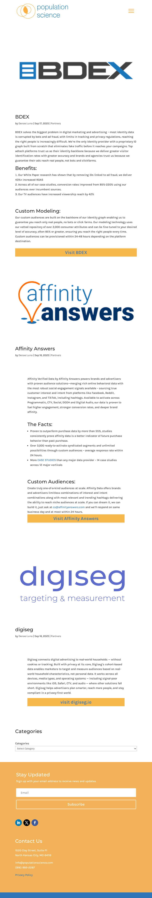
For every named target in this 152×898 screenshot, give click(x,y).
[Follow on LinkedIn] (18, 822)
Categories (22, 743)
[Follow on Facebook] (35, 822)
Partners (56, 123)
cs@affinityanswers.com (69, 507)
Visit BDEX (76, 252)
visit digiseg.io (75, 702)
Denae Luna (26, 123)
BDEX (22, 117)
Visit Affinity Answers (76, 518)
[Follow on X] (26, 822)
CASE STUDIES (46, 460)
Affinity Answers (35, 349)
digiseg (24, 630)
